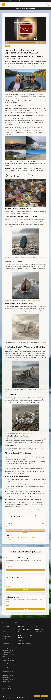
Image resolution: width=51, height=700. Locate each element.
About (3, 631)
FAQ (3, 629)
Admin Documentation (7, 688)
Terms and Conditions (6, 636)
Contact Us (25, 532)
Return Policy (5, 638)
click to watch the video (34, 300)
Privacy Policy (5, 634)
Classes (8, 622)
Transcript (7, 45)
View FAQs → (10, 539)
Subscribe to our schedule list (24, 0)
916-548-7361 (40, 448)
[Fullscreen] (44, 43)
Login (3, 645)
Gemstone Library (6, 686)
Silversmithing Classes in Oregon (9, 648)
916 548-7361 (46, 0)
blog (3, 683)
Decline (37, 696)
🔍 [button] (47, 3)
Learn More (25, 570)
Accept (44, 696)
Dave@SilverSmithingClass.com (35, 509)
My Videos (4, 690)
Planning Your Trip (6, 643)
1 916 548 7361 (21, 640)
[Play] (7, 43)
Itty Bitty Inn (31, 479)
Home (3, 622)
